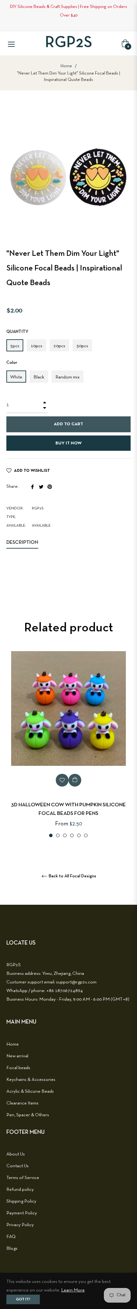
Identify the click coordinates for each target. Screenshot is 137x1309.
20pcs (59, 346)
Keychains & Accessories (30, 1079)
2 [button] (58, 835)
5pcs (14, 346)
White (16, 377)
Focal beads (18, 1068)
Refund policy (20, 1189)
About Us (15, 1154)
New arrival (17, 1056)
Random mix (67, 377)
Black (38, 377)
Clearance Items (22, 1103)
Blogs (12, 1248)
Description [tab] (22, 542)
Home (66, 66)
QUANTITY (17, 332)
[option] (68, 745)
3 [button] (65, 835)
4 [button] (72, 835)
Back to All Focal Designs (72, 876)
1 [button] (51, 835)
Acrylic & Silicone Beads (30, 1091)
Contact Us (17, 1166)
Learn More (73, 1290)
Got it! (23, 1299)
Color (11, 363)
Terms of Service (22, 1178)
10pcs (36, 346)
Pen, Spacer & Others (27, 1115)
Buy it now (68, 443)
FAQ (11, 1236)
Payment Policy (21, 1213)
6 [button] (86, 835)
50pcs (82, 346)
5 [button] (79, 835)
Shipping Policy (21, 1201)
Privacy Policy (20, 1225)
